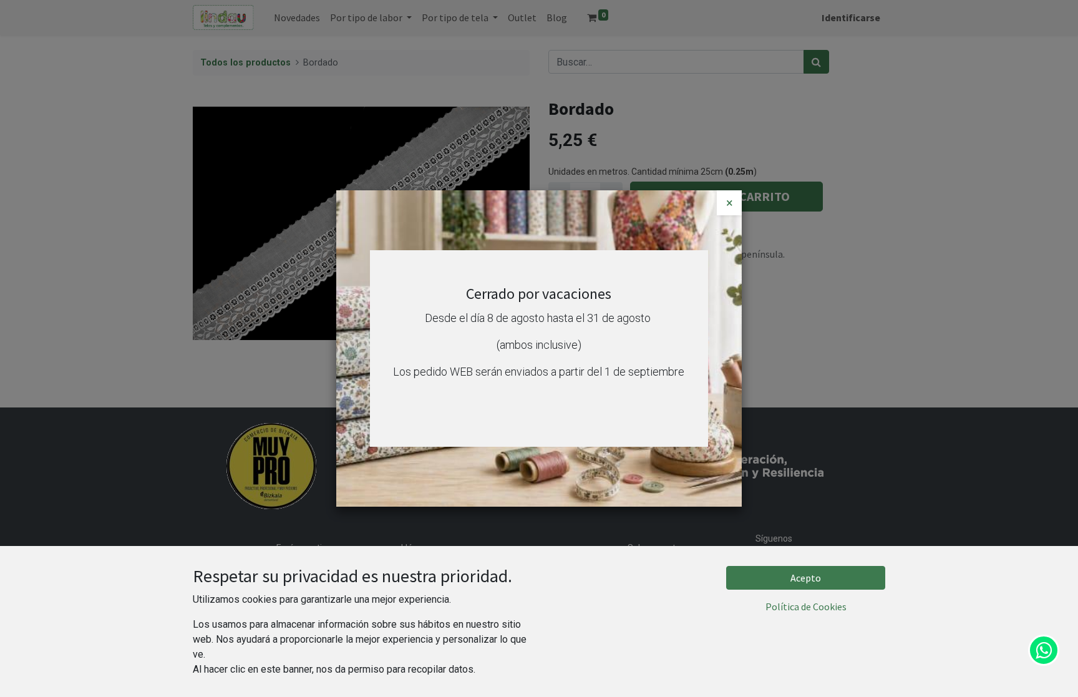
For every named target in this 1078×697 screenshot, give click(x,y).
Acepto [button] (805, 578)
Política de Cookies (806, 606)
